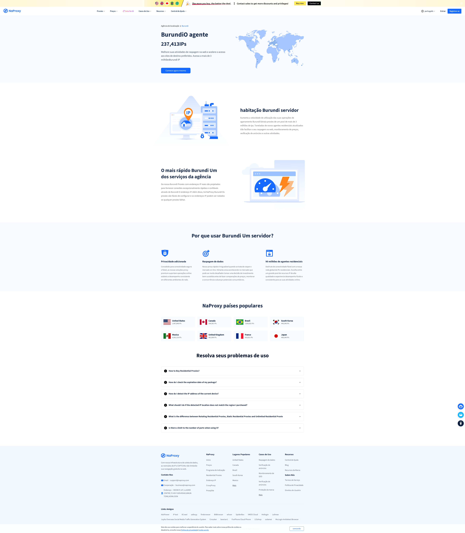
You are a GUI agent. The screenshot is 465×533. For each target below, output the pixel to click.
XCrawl (184, 514)
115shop (257, 519)
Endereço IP (211, 480)
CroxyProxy (210, 485)
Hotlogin (265, 514)
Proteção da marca (266, 489)
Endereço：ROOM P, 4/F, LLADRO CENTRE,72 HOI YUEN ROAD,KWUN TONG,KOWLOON (177, 493)
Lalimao (275, 514)
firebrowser (205, 514)
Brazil (234, 470)
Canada (235, 465)
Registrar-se (454, 11)
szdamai (268, 519)
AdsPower (165, 514)
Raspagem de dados (267, 460)
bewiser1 (224, 519)
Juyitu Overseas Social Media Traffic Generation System (183, 519)
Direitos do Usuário (293, 490)
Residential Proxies (214, 475)
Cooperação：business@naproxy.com (179, 485)
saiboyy (194, 514)
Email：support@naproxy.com (176, 480)
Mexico (235, 480)
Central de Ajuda (291, 460)
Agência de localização (170, 26)
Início (208, 460)
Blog (287, 465)
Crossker (213, 519)
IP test (175, 514)
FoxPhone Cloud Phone (241, 519)
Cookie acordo (203, 530)
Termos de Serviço (292, 480)
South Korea (237, 475)
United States (237, 460)
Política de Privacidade (294, 485)
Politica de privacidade (189, 530)
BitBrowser (218, 514)
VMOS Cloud (253, 514)
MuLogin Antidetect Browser (287, 519)
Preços (209, 465)
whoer (229, 514)
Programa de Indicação (215, 470)
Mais (234, 485)
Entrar (443, 11)
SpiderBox (240, 514)
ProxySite (210, 490)
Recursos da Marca (292, 470)
